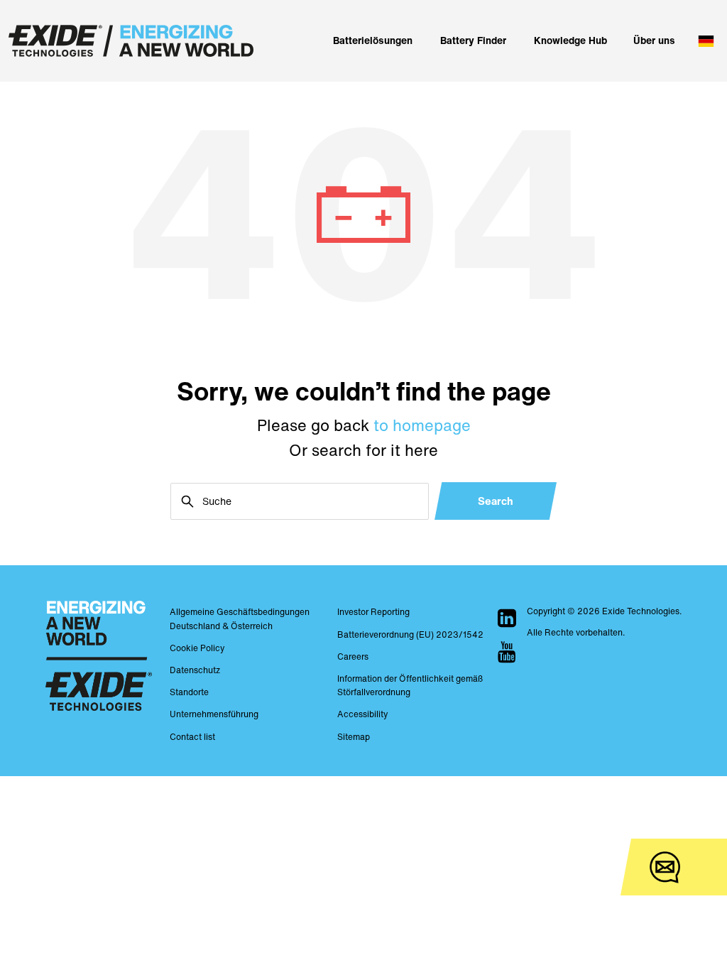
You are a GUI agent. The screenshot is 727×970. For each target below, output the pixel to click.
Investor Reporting (373, 612)
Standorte (189, 692)
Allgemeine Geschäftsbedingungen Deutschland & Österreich (240, 618)
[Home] (131, 41)
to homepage (422, 425)
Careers (352, 656)
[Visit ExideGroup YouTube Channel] (507, 652)
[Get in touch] (665, 867)
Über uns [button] (654, 40)
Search (495, 500)
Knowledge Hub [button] (570, 40)
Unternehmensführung (214, 714)
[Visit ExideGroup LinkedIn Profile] (507, 618)
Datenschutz (195, 670)
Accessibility (362, 714)
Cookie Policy (197, 648)
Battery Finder (473, 40)
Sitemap (353, 737)
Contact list (192, 737)
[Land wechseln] (704, 41)
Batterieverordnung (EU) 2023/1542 (410, 634)
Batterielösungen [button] (372, 40)
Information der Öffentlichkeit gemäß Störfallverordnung (410, 685)
